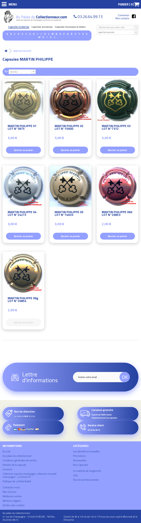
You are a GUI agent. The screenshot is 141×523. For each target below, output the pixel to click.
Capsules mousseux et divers (70, 27)
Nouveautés (79, 460)
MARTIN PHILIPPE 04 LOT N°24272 (22, 214)
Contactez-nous (11, 487)
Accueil (6, 451)
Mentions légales (12, 501)
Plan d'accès (9, 492)
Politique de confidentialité (17, 481)
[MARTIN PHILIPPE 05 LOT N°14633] (70, 186)
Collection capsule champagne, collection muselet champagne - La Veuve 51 (30, 475)
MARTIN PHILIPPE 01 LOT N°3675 (22, 128)
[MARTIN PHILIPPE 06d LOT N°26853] (117, 186)
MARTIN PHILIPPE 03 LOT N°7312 (116, 128)
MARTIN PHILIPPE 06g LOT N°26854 (23, 300)
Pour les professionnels (86, 480)
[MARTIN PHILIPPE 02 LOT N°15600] (70, 100)
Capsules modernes (18, 27)
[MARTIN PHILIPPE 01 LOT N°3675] (23, 100)
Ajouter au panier (23, 150)
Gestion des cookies (14, 505)
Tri (6, 71)
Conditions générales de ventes (20, 460)
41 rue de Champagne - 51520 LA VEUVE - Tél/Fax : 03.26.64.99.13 (29, 518)
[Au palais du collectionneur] (36, 16)
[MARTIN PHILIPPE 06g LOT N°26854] (23, 272)
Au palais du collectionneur (17, 456)
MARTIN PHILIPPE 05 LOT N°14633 (69, 214)
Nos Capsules (80, 465)
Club (75, 475)
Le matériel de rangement (87, 471)
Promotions (79, 456)
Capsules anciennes (42, 27)
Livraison (7, 469)
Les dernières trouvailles (86, 451)
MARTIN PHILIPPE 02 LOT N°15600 (69, 128)
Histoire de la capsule (14, 465)
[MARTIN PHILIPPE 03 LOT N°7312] (117, 100)
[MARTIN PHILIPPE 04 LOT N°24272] (23, 186)
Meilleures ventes (12, 496)
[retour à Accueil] (6, 51)
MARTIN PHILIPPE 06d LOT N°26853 (117, 214)
